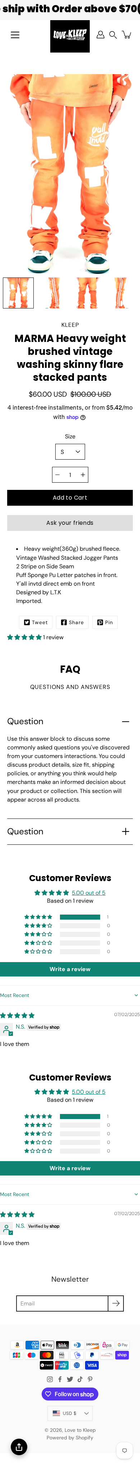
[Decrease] (57, 475)
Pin (109, 622)
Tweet (40, 622)
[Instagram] (50, 1379)
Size (70, 436)
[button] (113, 35)
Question (25, 721)
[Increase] (83, 475)
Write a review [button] (70, 969)
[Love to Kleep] (70, 35)
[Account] (100, 34)
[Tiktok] (80, 1379)
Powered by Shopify (70, 1437)
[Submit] (116, 1303)
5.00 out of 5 (89, 893)
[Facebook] (60, 1379)
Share (76, 622)
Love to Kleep (80, 1430)
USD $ (69, 1413)
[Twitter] (70, 1379)
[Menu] (15, 34)
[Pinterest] (90, 1379)
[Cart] (127, 34)
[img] (17, 1015)
